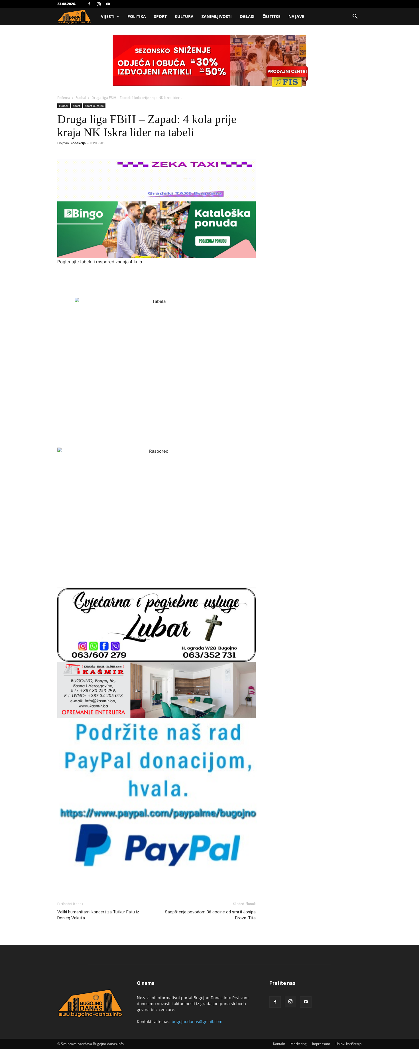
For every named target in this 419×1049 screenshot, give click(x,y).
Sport (160, 16)
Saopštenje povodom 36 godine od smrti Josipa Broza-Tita (210, 915)
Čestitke (271, 16)
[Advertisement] (156, 281)
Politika (136, 16)
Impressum (321, 1043)
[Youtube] (108, 4)
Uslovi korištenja (348, 1043)
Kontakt (279, 1043)
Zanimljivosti (217, 16)
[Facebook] (89, 4)
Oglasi (247, 16)
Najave (296, 16)
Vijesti (108, 16)
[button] (355, 17)
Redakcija (78, 143)
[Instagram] (98, 4)
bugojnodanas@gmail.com (197, 1021)
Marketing (298, 1043)
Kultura (184, 16)
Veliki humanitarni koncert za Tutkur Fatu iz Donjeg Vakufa (98, 915)
